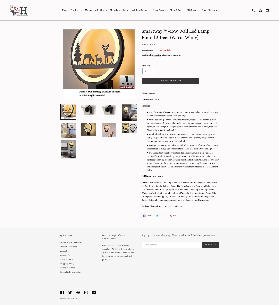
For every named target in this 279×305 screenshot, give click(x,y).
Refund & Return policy (70, 272)
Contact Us (65, 255)
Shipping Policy (67, 263)
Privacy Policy (66, 259)
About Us (64, 251)
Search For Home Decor (71, 242)
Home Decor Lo (72, 298)
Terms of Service (67, 268)
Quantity (146, 65)
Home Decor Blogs (68, 247)
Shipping (157, 55)
